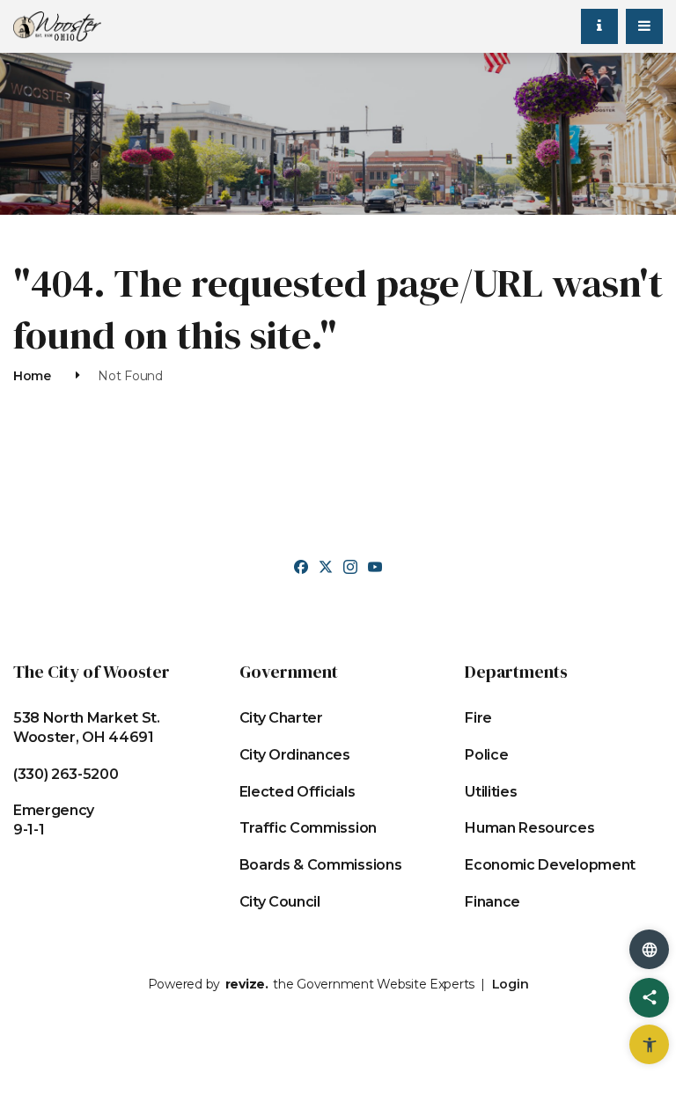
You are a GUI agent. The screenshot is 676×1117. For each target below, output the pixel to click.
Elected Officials (297, 791)
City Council (279, 901)
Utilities (491, 791)
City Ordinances (294, 754)
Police (486, 754)
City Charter (281, 717)
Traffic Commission (308, 827)
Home (32, 376)
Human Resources (529, 827)
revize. (246, 984)
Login (510, 984)
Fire (478, 717)
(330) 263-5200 (66, 774)
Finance (492, 901)
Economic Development (550, 864)
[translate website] (649, 949)
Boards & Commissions (320, 864)
